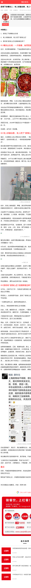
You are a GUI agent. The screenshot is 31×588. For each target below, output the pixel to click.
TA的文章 (5, 24)
